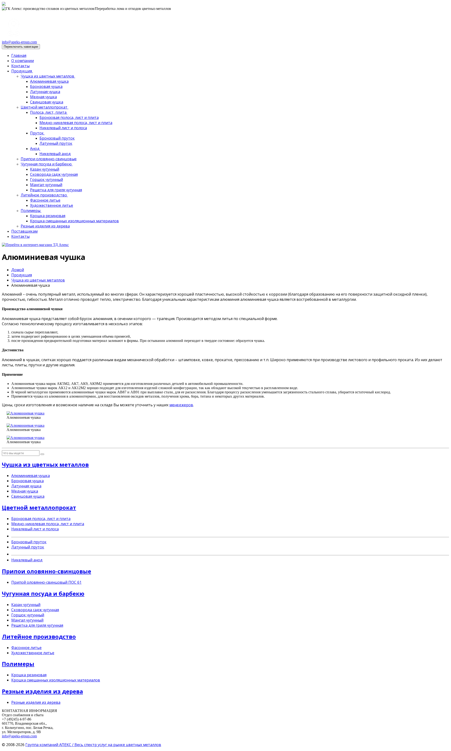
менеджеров (181, 404)
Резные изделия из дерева (45, 226)
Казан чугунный (44, 169)
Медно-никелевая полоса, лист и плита (75, 122)
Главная (18, 55)
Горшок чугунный (46, 179)
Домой (17, 269)
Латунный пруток (55, 143)
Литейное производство (44, 195)
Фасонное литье (45, 200)
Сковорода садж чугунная (54, 174)
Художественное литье (51, 205)
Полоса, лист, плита (48, 112)
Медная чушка (43, 96)
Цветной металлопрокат (44, 107)
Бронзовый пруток (57, 138)
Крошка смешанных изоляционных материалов (74, 220)
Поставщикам (24, 231)
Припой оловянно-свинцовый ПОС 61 (46, 582)
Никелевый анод (55, 153)
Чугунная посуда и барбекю (47, 164)
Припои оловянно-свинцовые (49, 158)
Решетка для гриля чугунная (56, 189)
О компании (22, 60)
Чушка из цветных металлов (48, 76)
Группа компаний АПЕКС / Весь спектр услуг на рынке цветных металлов (93, 744)
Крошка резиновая (47, 215)
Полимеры (31, 210)
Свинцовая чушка (46, 102)
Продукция (22, 71)
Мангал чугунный (46, 184)
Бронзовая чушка (46, 86)
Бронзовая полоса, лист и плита (69, 117)
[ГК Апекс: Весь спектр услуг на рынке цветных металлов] (4, 4)
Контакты (20, 65)
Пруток (37, 133)
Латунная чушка (45, 91)
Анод (35, 148)
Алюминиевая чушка (49, 81)
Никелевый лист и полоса (63, 127)
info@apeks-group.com (19, 42)
